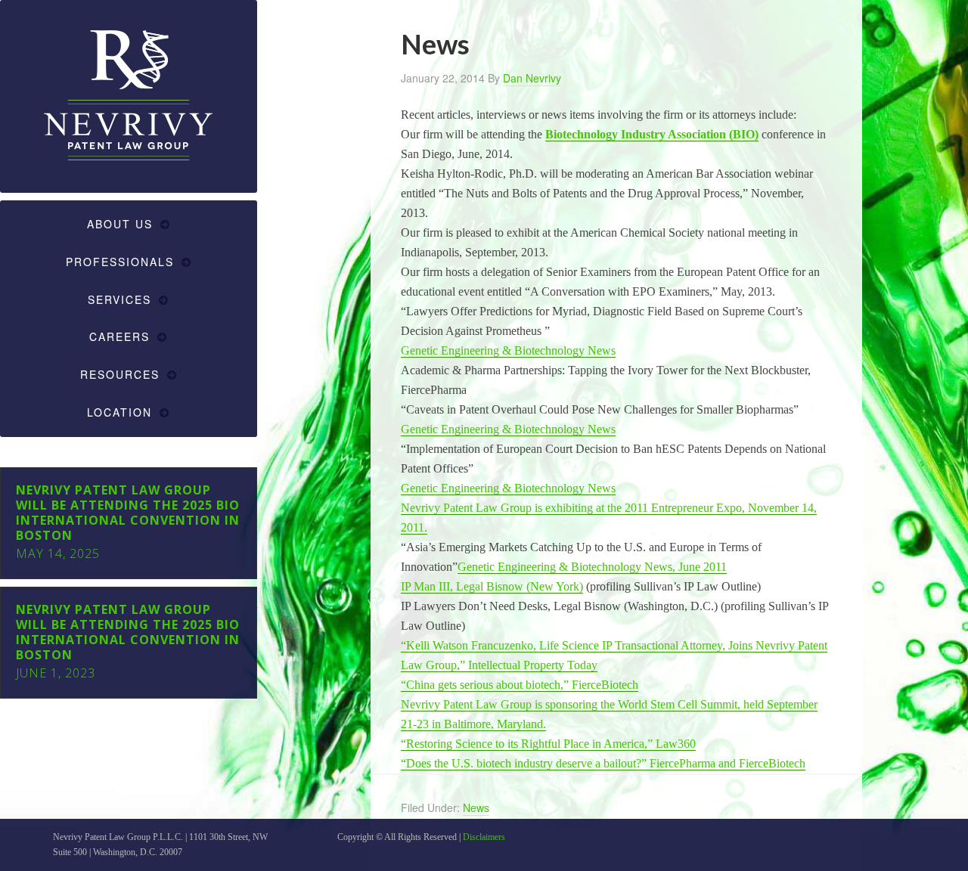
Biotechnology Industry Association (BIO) (652, 134)
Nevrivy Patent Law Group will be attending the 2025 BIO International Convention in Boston (128, 513)
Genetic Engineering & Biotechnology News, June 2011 (592, 566)
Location (119, 412)
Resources (120, 374)
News (476, 807)
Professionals (120, 261)
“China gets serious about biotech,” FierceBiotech (519, 684)
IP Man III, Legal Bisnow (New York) (492, 586)
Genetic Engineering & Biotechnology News (508, 350)
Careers (119, 336)
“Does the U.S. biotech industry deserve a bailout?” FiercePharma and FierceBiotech (603, 763)
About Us (120, 223)
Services (119, 299)
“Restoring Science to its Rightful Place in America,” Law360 (548, 743)
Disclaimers (484, 837)
